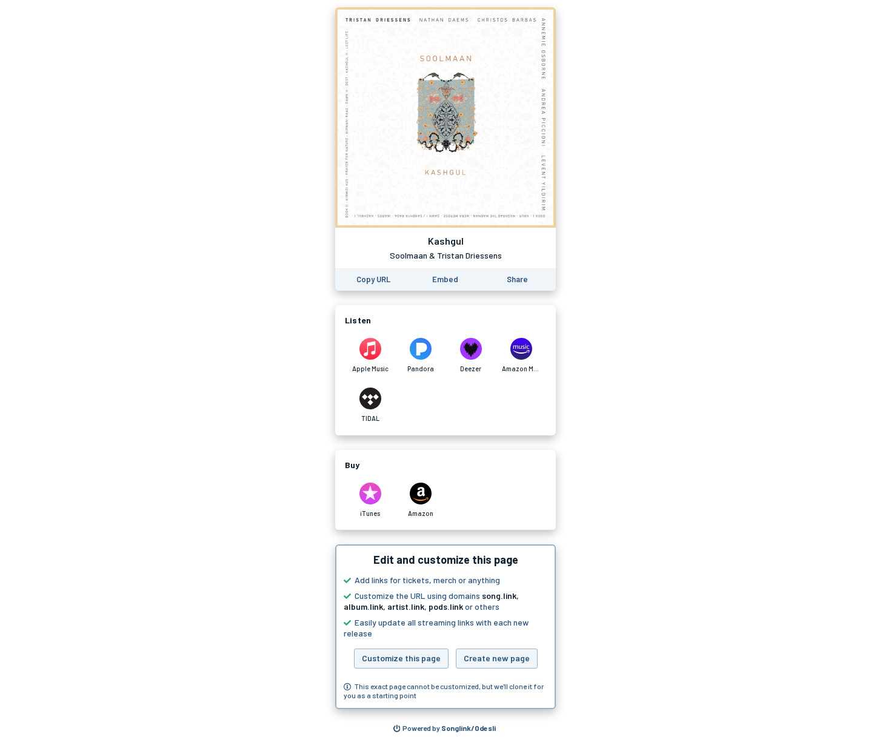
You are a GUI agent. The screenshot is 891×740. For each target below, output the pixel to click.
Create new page (497, 658)
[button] (445, 627)
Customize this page (401, 658)
